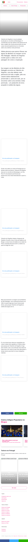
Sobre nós (4, 501)
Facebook (4, 529)
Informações (4, 497)
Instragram (4, 530)
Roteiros (25, 2)
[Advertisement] (14, 112)
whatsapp (23, 540)
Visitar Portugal (14, 5)
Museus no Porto (5, 523)
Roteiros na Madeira (6, 513)
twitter (14, 540)
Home (9, 2)
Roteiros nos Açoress (6, 515)
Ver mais (14, 487)
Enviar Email (4, 499)
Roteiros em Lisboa (5, 510)
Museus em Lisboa (5, 521)
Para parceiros (20, 2)
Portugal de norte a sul (6, 496)
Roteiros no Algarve (6, 512)
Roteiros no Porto (5, 508)
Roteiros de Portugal (6, 507)
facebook (4, 540)
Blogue (4, 422)
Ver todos (9, 471)
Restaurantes (23, 5)
